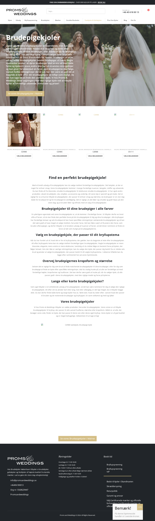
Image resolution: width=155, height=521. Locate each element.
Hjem (10, 20)
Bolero (9, 149)
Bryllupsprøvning (31, 20)
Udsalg (18, 20)
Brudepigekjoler (26, 149)
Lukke (140, 507)
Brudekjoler (45, 20)
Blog (125, 20)
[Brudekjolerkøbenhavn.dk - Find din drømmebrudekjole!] (21, 11)
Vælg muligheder (24, 156)
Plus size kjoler (112, 20)
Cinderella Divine (38, 149)
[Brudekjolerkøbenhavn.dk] (25, 460)
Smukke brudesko (72, 20)
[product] (24, 129)
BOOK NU (101, 2)
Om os (133, 20)
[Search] (101, 11)
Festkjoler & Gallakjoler (93, 20)
